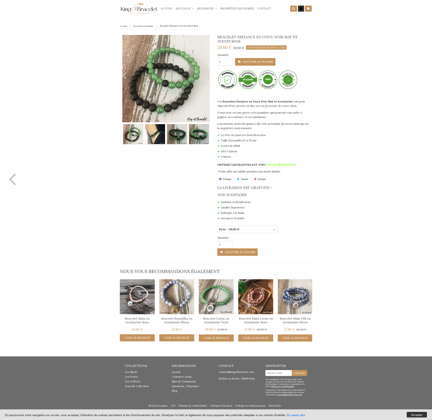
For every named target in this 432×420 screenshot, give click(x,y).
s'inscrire (299, 373)
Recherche (205, 8)
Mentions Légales (158, 405)
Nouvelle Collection (137, 386)
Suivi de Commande (184, 381)
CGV (173, 405)
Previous (124, 75)
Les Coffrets (132, 381)
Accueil (167, 8)
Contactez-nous (181, 376)
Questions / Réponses (185, 386)
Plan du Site (275, 405)
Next (207, 75)
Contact (264, 8)
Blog (174, 390)
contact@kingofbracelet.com (236, 372)
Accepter (417, 415)
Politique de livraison (221, 405)
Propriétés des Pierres (237, 8)
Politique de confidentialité (282, 386)
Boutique (183, 8)
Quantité (223, 55)
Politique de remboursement (250, 405)
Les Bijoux (131, 372)
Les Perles (131, 376)
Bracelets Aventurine (143, 26)
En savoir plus (296, 415)
